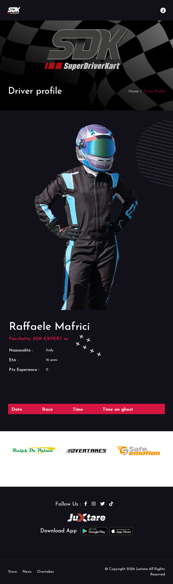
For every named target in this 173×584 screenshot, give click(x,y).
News (27, 572)
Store (12, 572)
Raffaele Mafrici (49, 327)
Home (134, 91)
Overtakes (45, 572)
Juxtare (142, 569)
